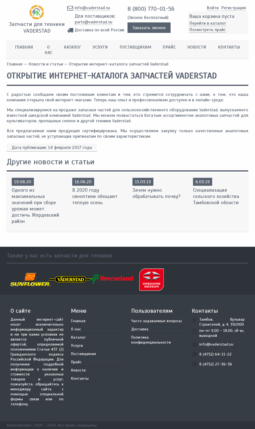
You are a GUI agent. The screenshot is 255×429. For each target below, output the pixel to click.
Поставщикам (135, 47)
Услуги (100, 47)
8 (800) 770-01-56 (151, 8)
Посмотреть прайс (207, 29)
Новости (196, 47)
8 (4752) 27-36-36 (215, 364)
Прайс (169, 47)
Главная (24, 47)
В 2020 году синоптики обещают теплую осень (95, 196)
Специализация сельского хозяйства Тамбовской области (216, 196)
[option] (27, 280)
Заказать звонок (149, 27)
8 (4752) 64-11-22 (215, 354)
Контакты (229, 47)
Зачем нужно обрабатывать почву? (156, 193)
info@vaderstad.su (92, 7)
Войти (213, 7)
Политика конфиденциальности (151, 340)
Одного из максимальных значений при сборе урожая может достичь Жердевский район (35, 205)
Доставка (139, 329)
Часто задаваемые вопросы (156, 320)
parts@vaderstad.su (93, 22)
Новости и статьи (45, 64)
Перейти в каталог (207, 23)
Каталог (72, 47)
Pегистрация (233, 7)
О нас (48, 49)
